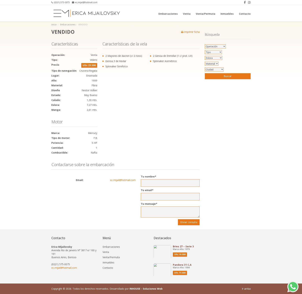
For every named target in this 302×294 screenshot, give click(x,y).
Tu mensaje (149, 203)
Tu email (147, 190)
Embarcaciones (168, 13)
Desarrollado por (136, 288)
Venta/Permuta (205, 13)
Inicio (54, 24)
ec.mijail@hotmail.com (123, 180)
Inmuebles (227, 13)
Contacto (245, 13)
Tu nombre (148, 176)
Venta (186, 13)
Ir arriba (246, 288)
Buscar (228, 76)
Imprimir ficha (191, 32)
